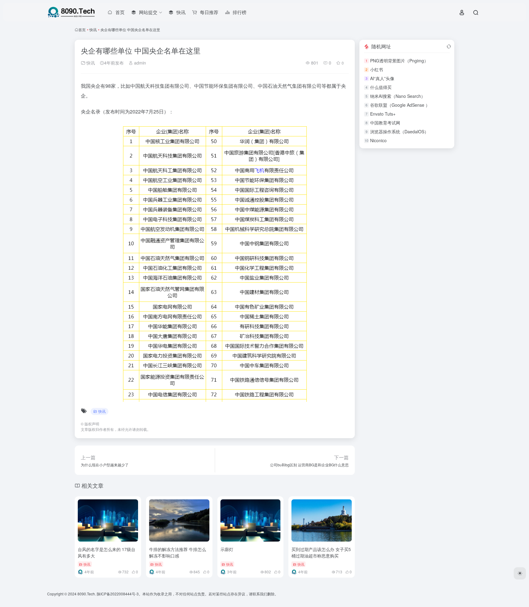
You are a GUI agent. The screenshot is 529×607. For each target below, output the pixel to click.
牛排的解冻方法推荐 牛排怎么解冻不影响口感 (177, 552)
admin (139, 63)
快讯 (93, 29)
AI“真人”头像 (382, 78)
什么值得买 (381, 87)
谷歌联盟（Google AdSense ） (400, 105)
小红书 (376, 69)
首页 (82, 29)
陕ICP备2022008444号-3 (118, 593)
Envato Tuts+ (383, 114)
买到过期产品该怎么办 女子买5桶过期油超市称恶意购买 (321, 552)
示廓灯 (226, 549)
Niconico (378, 140)
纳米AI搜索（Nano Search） (397, 96)
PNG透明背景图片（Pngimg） (399, 60)
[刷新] (448, 46)
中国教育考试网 (385, 123)
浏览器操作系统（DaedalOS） (399, 131)
